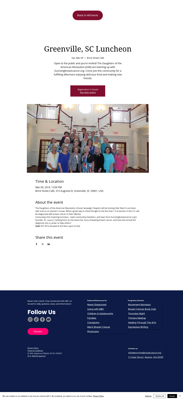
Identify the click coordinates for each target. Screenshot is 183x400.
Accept (172, 396)
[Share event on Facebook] (36, 244)
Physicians (93, 331)
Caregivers (93, 322)
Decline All (160, 396)
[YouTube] (48, 319)
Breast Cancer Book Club (142, 309)
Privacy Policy (33, 348)
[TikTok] (36, 319)
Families (91, 318)
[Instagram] (30, 319)
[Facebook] (42, 319)
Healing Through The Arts (142, 322)
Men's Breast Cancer (98, 327)
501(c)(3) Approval (38, 356)
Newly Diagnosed (96, 304)
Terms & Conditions (35, 350)
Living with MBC (95, 309)
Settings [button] (148, 396)
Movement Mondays (139, 304)
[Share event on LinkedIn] (49, 244)
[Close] (180, 396)
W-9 (29, 356)
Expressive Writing (138, 327)
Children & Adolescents (100, 313)
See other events (88, 92)
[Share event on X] (42, 244)
